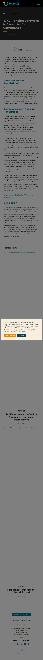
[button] (38, 4)
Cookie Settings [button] (10, 335)
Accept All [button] (22, 335)
